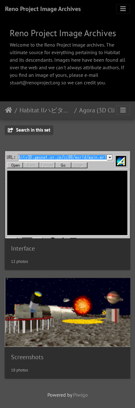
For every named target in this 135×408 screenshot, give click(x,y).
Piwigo (80, 395)
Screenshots (27, 357)
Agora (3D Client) (102, 110)
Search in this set (32, 130)
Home (8, 110)
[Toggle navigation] (123, 9)
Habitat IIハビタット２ (45, 110)
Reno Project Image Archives (43, 9)
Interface (23, 248)
